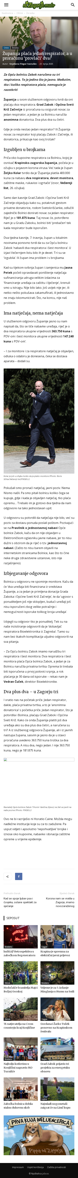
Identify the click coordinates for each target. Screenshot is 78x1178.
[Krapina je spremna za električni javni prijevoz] (57, 936)
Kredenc (8, 947)
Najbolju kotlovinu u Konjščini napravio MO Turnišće (18, 1067)
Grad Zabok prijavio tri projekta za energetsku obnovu (55, 1067)
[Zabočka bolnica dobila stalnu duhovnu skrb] (21, 1089)
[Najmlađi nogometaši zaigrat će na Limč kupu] (57, 1089)
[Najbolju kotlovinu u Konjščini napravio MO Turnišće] (21, 1049)
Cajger (44, 947)
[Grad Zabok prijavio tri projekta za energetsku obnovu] (57, 1049)
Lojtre (44, 1099)
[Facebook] (18, 876)
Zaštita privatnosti (56, 1167)
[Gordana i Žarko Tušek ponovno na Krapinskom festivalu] (57, 1009)
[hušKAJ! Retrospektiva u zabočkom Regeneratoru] (21, 936)
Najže (44, 1059)
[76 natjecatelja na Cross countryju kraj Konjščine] (21, 1009)
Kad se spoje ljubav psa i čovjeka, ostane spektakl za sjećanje (20, 902)
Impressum (18, 1167)
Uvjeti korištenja (35, 1167)
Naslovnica (7, 13)
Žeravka (30, 13)
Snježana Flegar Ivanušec (23, 63)
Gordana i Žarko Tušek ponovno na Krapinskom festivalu (56, 1027)
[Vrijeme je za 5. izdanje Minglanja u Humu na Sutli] (57, 973)
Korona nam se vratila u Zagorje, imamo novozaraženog (60, 902)
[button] (6, 5)
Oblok (20, 13)
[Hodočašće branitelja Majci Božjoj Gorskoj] (21, 973)
